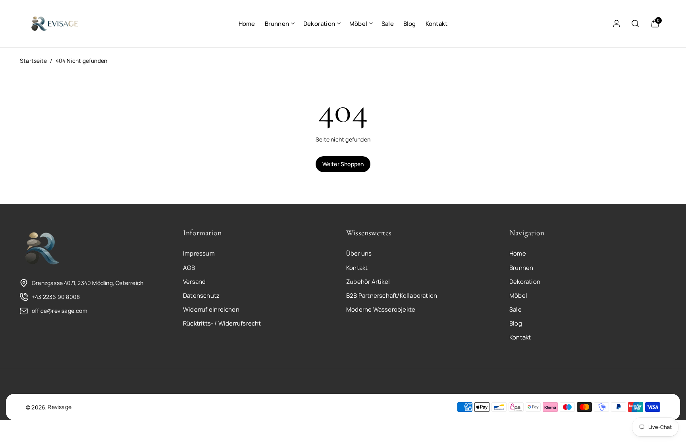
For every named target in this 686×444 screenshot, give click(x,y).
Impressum (199, 253)
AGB (189, 268)
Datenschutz (201, 295)
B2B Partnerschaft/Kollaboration (391, 295)
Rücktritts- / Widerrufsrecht (222, 323)
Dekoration (319, 23)
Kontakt (357, 268)
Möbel (358, 23)
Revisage (59, 407)
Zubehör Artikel (368, 281)
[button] (279, 24)
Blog (515, 323)
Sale (515, 309)
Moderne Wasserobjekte (380, 309)
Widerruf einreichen (211, 309)
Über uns (359, 253)
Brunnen (277, 23)
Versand (194, 281)
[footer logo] (42, 249)
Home (517, 253)
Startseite (33, 60)
